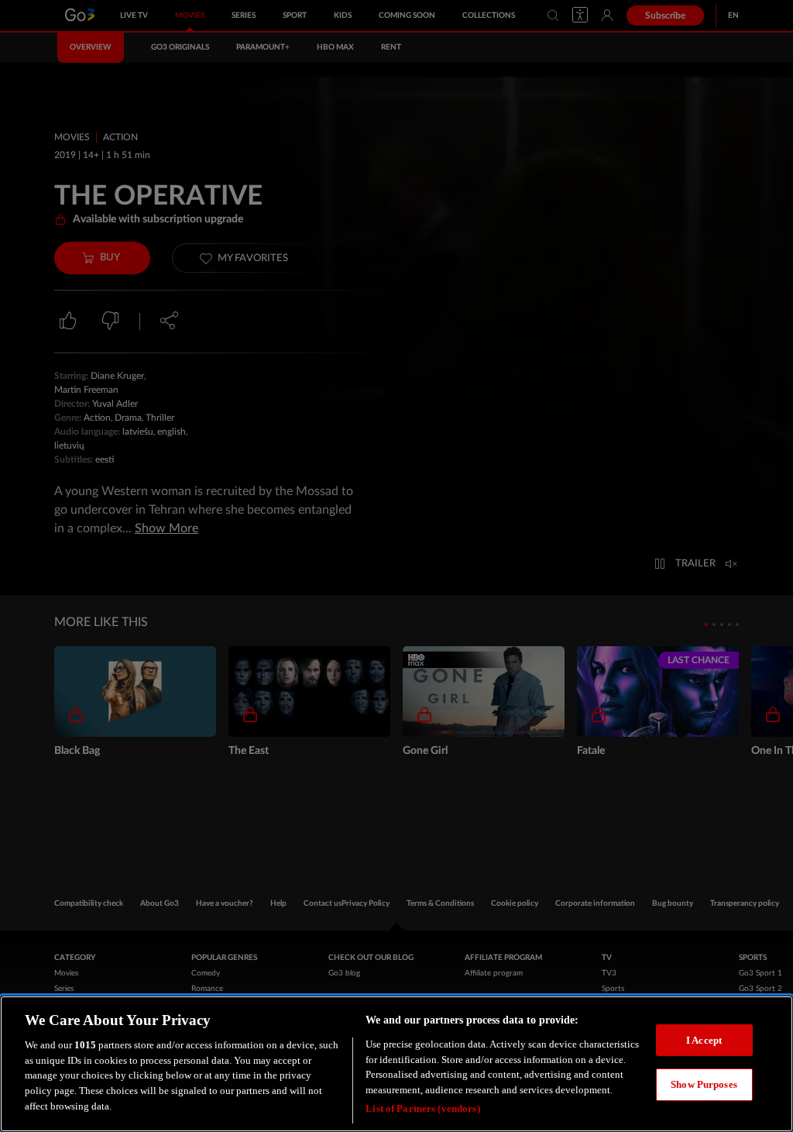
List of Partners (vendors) (422, 1108)
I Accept (704, 1040)
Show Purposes (704, 1084)
